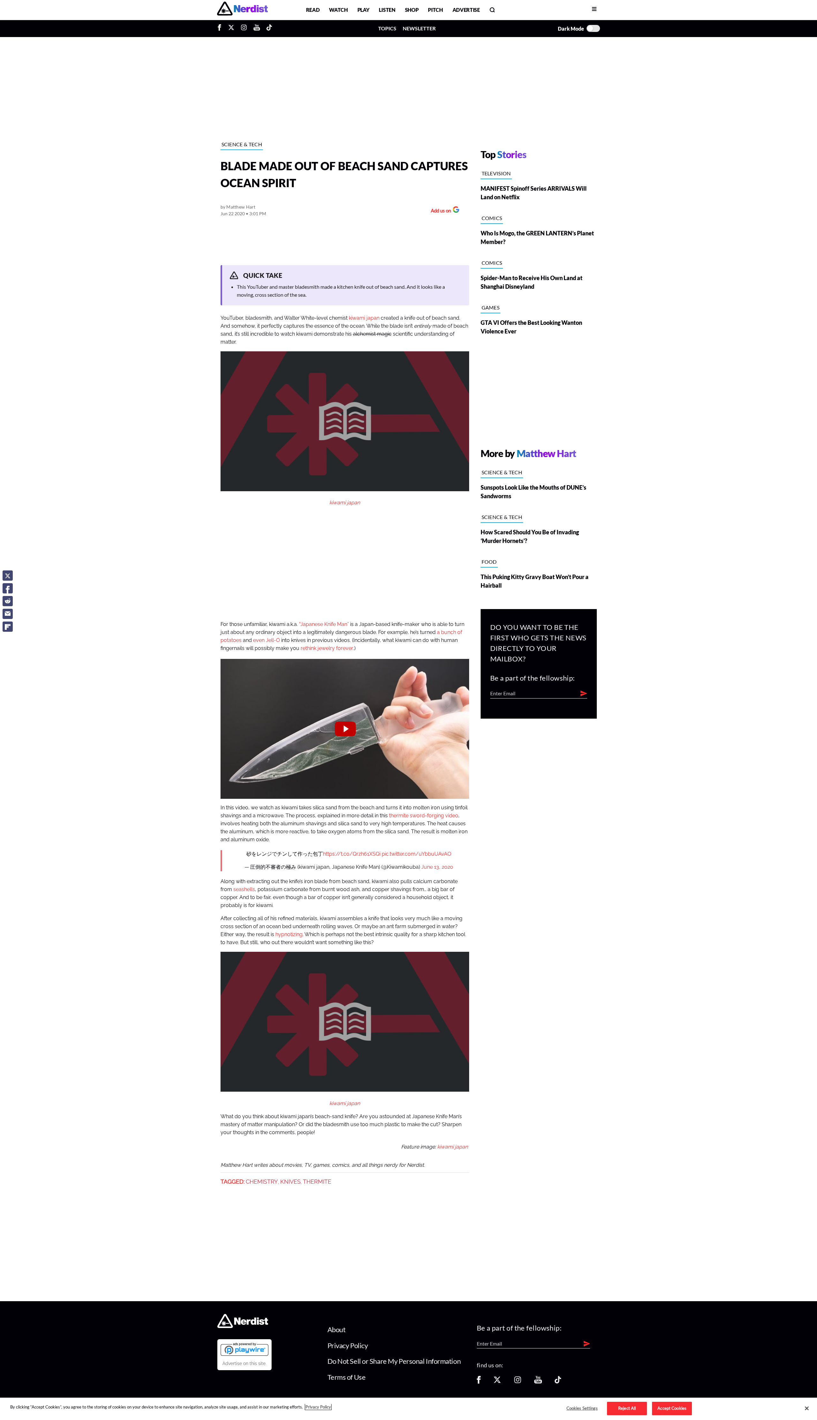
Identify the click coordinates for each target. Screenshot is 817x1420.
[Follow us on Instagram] (517, 1382)
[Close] (807, 1408)
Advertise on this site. (244, 1363)
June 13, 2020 (437, 867)
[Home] (242, 1326)
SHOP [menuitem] (412, 10)
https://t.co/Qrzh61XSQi (351, 854)
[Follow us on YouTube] (538, 1382)
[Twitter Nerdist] (231, 28)
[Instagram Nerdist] (243, 28)
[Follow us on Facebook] (479, 1382)
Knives (290, 1182)
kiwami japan (364, 318)
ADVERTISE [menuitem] (466, 10)
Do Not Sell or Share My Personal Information (394, 1361)
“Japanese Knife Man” (324, 624)
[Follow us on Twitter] (497, 1382)
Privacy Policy (347, 1345)
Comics (492, 218)
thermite (317, 1182)
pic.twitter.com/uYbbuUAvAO (416, 854)
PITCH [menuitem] (435, 10)
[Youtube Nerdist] (256, 28)
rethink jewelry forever (327, 648)
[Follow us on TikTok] (558, 1382)
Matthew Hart (240, 207)
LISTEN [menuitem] (387, 10)
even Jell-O (266, 640)
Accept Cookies (671, 1408)
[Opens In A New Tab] (244, 1349)
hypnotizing (289, 934)
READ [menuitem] (313, 10)
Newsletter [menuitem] (419, 28)
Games (491, 307)
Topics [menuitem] (387, 28)
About (336, 1329)
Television (496, 173)
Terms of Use (346, 1377)
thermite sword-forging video (423, 816)
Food (489, 562)
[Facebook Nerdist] (221, 28)
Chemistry (262, 1182)
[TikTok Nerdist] (269, 28)
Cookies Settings (582, 1408)
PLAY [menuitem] (363, 10)
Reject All (627, 1408)
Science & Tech (241, 144)
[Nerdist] (242, 10)
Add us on (439, 211)
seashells (244, 889)
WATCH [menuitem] (338, 10)
